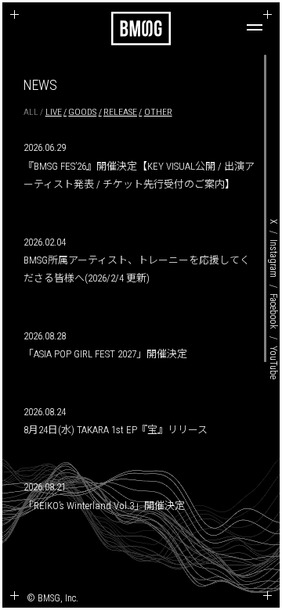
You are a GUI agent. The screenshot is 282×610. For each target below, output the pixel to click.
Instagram (273, 258)
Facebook (273, 311)
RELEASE (120, 111)
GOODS (82, 111)
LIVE (53, 111)
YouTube (273, 362)
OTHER (158, 111)
